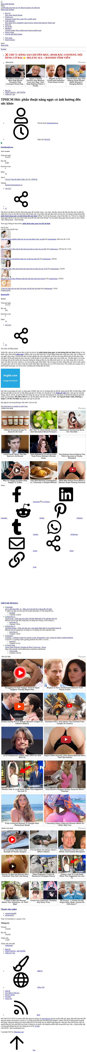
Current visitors (10, 30)
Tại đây (37, 1026)
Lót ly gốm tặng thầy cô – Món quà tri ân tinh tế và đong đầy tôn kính (28, 609)
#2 (6, 345)
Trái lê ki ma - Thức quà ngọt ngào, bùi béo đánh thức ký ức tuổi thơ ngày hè (31, 618)
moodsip (12, 613)
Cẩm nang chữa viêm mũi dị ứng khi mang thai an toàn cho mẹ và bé (24, 269)
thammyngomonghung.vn (13, 185)
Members (8, 28)
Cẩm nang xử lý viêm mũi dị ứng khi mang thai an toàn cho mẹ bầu (23, 249)
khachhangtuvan (52, 123)
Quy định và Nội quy (12, 993)
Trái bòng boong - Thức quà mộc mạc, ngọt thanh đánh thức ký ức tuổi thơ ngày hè (33, 628)
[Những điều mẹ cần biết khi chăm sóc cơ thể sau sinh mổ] (6, 257)
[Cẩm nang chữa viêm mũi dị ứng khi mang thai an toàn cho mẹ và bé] (6, 267)
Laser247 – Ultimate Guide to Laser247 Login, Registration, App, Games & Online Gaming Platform (39, 638)
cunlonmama (52, 239)
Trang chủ (8, 998)
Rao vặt (7, 13)
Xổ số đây (8, 26)
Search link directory (41, 23)
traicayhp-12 (13, 622)
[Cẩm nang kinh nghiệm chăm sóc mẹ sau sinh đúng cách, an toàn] (6, 237)
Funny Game (9, 32)
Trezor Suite (13, 651)
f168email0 (9, 945)
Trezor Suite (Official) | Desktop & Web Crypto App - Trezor (25, 647)
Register (3, 49)
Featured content (10, 19)
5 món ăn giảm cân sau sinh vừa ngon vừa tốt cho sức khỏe (21, 288)
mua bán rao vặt (47, 1018)
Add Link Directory (9, 603)
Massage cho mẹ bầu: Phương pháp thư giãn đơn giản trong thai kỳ (23, 279)
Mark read (51, 23)
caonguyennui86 (10, 913)
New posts (8, 15)
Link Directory (10, 21)
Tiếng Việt (40, 987)
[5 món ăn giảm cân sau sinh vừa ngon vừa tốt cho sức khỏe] (6, 286)
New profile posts (30, 19)
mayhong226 (9, 915)
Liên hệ (7, 991)
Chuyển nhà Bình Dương (13, 34)
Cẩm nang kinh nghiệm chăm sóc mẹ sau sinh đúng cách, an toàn (23, 239)
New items (8, 23)
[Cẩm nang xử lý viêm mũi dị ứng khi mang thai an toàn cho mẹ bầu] (6, 247)
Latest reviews (28, 23)
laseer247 (12, 641)
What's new (9, 17)
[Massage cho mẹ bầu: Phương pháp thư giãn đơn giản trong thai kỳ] (6, 277)
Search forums (17, 15)
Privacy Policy (10, 995)
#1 (6, 208)
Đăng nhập (4, 45)
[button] (3, 6)
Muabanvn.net (19, 1032)
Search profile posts (34, 30)
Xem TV (8, 25)
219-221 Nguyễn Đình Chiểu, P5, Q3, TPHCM (21, 179)
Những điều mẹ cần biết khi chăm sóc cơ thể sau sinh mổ (20, 259)
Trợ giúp (8, 997)
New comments (18, 23)
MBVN (40, 971)
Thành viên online (9, 909)
